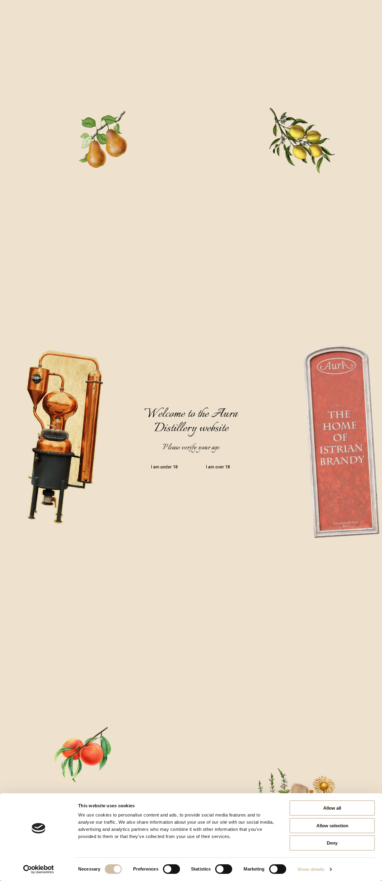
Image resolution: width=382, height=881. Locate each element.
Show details (310, 869)
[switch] (171, 869)
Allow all (332, 808)
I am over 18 (218, 467)
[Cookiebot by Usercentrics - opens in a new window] (39, 869)
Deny (332, 842)
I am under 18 (164, 467)
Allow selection (332, 825)
